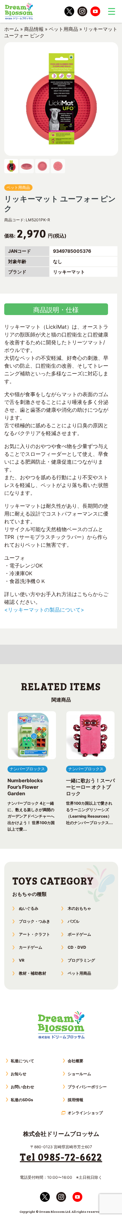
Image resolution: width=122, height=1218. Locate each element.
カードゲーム (30, 947)
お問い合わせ (22, 1086)
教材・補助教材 (32, 973)
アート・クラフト (34, 934)
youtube (95, 11)
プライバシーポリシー (87, 1086)
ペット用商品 (63, 29)
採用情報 (75, 1099)
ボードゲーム (79, 934)
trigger (111, 11)
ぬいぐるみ (28, 908)
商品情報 (34, 29)
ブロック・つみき (34, 921)
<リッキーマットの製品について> (44, 609)
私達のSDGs (22, 1099)
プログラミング (81, 960)
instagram (82, 11)
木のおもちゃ (79, 908)
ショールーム (79, 1073)
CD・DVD (77, 947)
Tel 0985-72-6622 (61, 1157)
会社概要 (75, 1060)
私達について (22, 1060)
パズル (73, 921)
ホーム (11, 29)
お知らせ (18, 1073)
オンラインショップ (85, 1112)
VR (21, 960)
